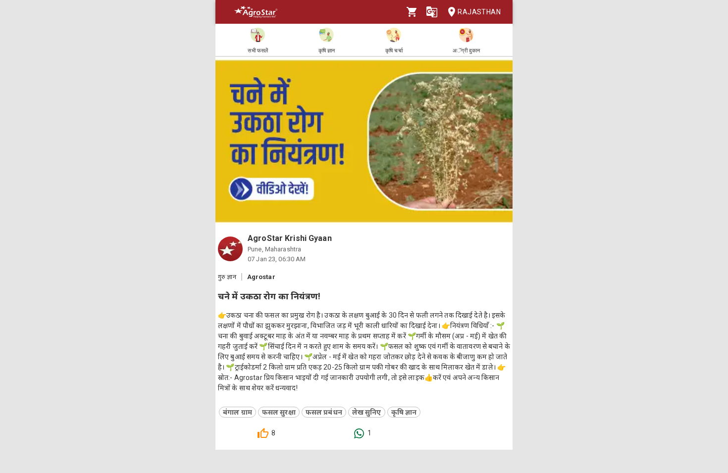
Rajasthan (479, 12)
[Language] (432, 12)
